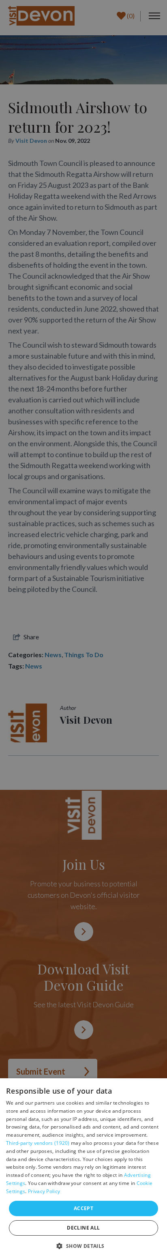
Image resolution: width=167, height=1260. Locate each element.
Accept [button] (83, 1208)
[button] (83, 1246)
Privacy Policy (44, 1191)
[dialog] (83, 1169)
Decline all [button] (83, 1227)
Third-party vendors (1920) (38, 1143)
